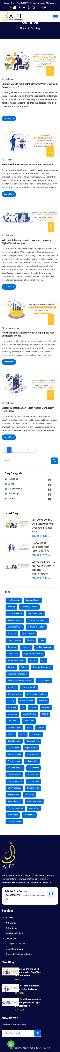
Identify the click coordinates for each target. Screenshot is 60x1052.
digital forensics (14, 741)
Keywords (12, 647)
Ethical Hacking (14, 761)
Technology (29, 494)
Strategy (11, 667)
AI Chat (45, 714)
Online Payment (14, 694)
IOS (43, 660)
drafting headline (34, 801)
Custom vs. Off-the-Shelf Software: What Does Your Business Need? (30, 86)
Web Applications (35, 613)
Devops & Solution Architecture (19, 954)
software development (37, 620)
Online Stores (11, 928)
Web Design (10, 923)
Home (23, 28)
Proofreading (29, 815)
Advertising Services (29, 607)
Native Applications (15, 660)
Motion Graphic (14, 728)
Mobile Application (44, 647)
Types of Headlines (15, 808)
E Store (24, 667)
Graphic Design (29, 714)
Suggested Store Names (17, 674)
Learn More (9, 118)
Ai (23, 707)
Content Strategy (15, 781)
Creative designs (14, 822)
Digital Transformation (33, 654)
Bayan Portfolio (26, 701)
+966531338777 (22, 3)
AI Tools (29, 484)
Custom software (15, 627)
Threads (41, 728)
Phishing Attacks (14, 754)
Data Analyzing (33, 741)
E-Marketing (10, 939)
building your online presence (19, 681)
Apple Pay (12, 707)
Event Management (14, 949)
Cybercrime (36, 734)
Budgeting (12, 634)
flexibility (30, 640)
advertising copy (14, 788)
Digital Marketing (15, 613)
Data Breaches (33, 754)
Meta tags (26, 647)
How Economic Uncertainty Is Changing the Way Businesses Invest (28, 334)
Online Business (44, 681)
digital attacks (31, 748)
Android (33, 660)
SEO (42, 640)
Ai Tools (33, 707)
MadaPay (43, 701)
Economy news (29, 489)
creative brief (32, 774)
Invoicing (11, 607)
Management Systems (15, 944)
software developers (36, 627)
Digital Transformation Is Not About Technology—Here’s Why (29, 410)
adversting (29, 795)
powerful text (13, 795)
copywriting (34, 808)
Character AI (13, 721)
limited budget (28, 634)
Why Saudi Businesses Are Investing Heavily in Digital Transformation (27, 242)
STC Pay (11, 701)
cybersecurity (32, 761)
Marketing (29, 479)
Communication (14, 640)
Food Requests (14, 600)
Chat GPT (46, 707)
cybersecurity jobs (15, 768)
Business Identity (32, 600)
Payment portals (28, 687)
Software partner (15, 620)
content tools (33, 781)
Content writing (14, 774)
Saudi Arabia (13, 654)
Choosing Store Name (42, 667)
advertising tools (14, 801)
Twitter (11, 734)
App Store (12, 687)
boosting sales (33, 788)
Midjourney (12, 714)
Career (22, 734)
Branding (9, 918)
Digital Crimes (13, 748)
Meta (29, 728)
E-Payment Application (36, 694)
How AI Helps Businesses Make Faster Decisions (27, 164)
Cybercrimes (34, 768)
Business (29, 499)
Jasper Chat (29, 721)
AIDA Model (13, 815)
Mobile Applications (14, 933)
